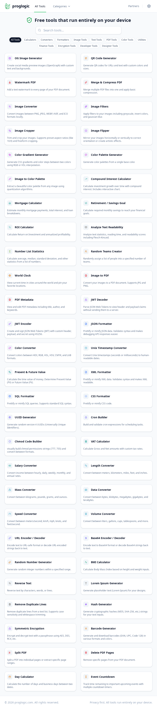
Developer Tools (88, 46)
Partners (133, 6)
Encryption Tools (67, 46)
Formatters (63, 39)
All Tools (40, 6)
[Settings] (149, 6)
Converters (47, 39)
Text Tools (96, 39)
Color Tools (127, 39)
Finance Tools (46, 46)
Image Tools (80, 39)
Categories (60, 6)
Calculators (30, 39)
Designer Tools (110, 46)
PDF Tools (111, 39)
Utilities (142, 39)
